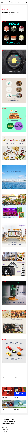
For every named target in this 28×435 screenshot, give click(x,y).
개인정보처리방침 (5, 429)
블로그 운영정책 (4, 427)
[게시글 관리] (8, 377)
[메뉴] (2, 2)
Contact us (4, 431)
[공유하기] (6, 377)
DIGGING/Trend (5, 9)
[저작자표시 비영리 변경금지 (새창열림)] (17, 377)
